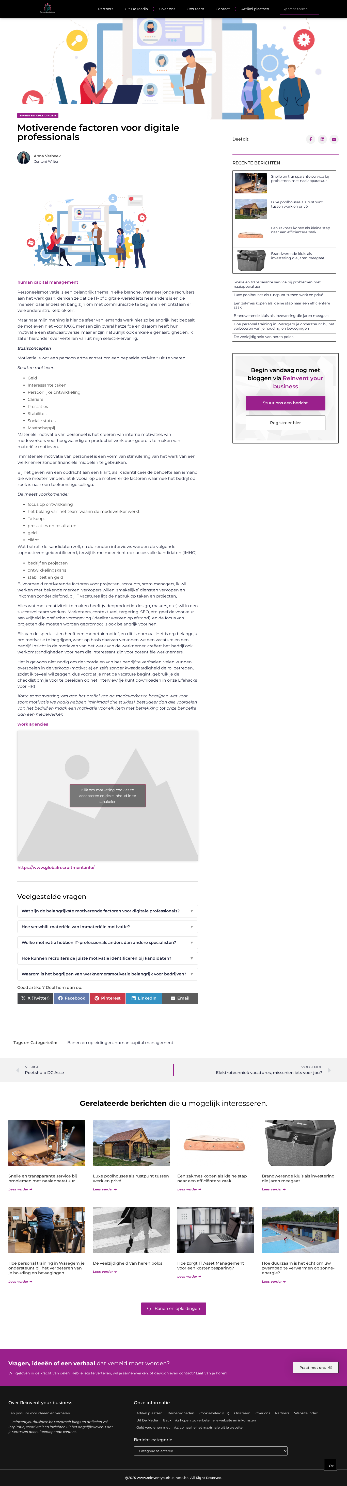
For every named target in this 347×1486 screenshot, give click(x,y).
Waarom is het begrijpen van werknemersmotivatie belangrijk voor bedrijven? (108, 974)
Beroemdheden (181, 1413)
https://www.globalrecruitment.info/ (56, 867)
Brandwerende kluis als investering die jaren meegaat (297, 255)
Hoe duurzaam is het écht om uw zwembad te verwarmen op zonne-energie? (298, 1268)
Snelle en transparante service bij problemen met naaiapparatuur (300, 178)
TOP (330, 1466)
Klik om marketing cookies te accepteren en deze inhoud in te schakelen (107, 796)
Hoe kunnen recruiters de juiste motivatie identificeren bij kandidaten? (108, 958)
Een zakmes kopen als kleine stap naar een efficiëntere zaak (300, 230)
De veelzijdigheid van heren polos (263, 336)
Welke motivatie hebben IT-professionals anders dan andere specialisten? (108, 942)
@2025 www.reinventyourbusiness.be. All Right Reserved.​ (173, 1478)
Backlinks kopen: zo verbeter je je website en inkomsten (209, 1420)
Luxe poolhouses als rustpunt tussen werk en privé (297, 204)
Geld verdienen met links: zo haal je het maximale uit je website (189, 1427)
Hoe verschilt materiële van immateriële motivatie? (108, 926)
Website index (306, 1413)
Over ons (167, 9)
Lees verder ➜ (20, 1189)
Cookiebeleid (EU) (214, 1413)
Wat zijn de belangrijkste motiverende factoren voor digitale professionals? (108, 911)
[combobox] (299, 8)
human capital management (48, 282)
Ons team (195, 9)
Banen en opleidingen (38, 115)
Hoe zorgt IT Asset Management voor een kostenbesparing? (210, 1265)
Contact (223, 9)
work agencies (33, 724)
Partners (105, 9)
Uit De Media (136, 9)
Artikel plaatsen (255, 9)
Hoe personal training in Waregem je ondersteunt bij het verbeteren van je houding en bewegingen (284, 326)
